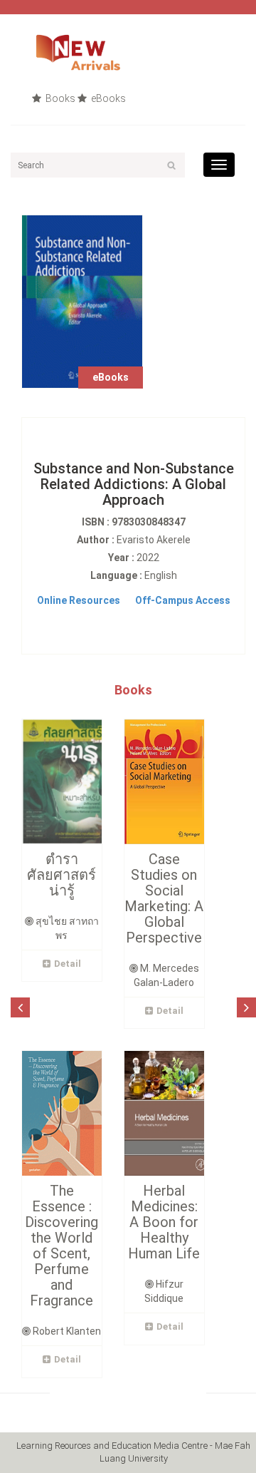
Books (59, 98)
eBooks (107, 98)
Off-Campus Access (182, 600)
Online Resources (78, 600)
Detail (67, 963)
